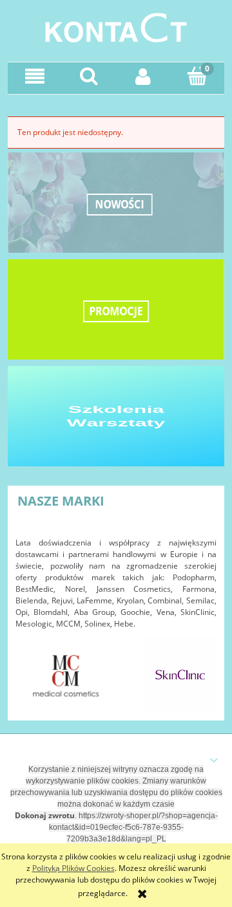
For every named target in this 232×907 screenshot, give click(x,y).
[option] (66, 675)
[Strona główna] (116, 26)
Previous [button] (31, 668)
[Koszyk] (197, 75)
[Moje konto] (143, 76)
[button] (35, 76)
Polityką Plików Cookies (73, 868)
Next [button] (200, 668)
